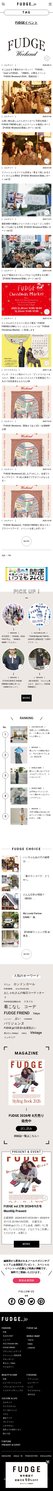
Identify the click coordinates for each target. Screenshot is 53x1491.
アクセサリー (8, 1367)
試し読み (26, 1129)
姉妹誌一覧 (18, 1456)
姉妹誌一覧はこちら (25, 1136)
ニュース (6, 1339)
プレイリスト (8, 1421)
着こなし (12, 1007)
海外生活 (31, 1394)
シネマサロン (8, 1425)
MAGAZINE (6, 1456)
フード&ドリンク (10, 1410)
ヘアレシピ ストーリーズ (13, 1386)
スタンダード (8, 1359)
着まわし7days (9, 1363)
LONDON (31, 1347)
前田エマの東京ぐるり (12, 1429)
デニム (7, 984)
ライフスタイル (9, 1406)
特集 (5, 1332)
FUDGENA (8, 988)
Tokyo (36, 1013)
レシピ (30, 1386)
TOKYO (30, 1340)
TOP (3, 555)
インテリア (9, 1037)
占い (18, 1019)
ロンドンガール (24, 984)
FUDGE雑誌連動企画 (12, 1001)
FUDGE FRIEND (17, 1013)
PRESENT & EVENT (11, 1444)
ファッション (33, 1379)
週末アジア (7, 1418)
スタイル (28, 1001)
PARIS (30, 1344)
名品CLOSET (8, 1336)
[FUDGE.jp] (26, 4)
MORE (26, 1244)
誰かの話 (6, 1433)
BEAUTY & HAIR (9, 1374)
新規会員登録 (26, 1280)
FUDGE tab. (32, 1328)
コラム (5, 1414)
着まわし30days (11, 1033)
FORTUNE (6, 1441)
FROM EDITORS (31, 1456)
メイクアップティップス (13, 1390)
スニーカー (8, 1019)
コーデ (30, 1007)
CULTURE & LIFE (9, 1398)
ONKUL (24, 1033)
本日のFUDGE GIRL (22, 989)
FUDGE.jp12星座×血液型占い (20, 1028)
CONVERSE (28, 1019)
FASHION (6, 1328)
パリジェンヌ (14, 1023)
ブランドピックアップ (12, 1351)
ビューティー (33, 1382)
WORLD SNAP (33, 1336)
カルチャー (7, 1402)
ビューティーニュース (12, 1382)
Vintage (36, 1032)
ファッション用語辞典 (12, 1355)
